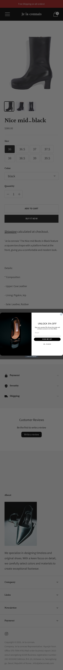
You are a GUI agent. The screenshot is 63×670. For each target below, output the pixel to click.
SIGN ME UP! (47, 339)
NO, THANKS (47, 344)
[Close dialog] (61, 314)
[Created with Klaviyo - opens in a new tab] (31, 356)
